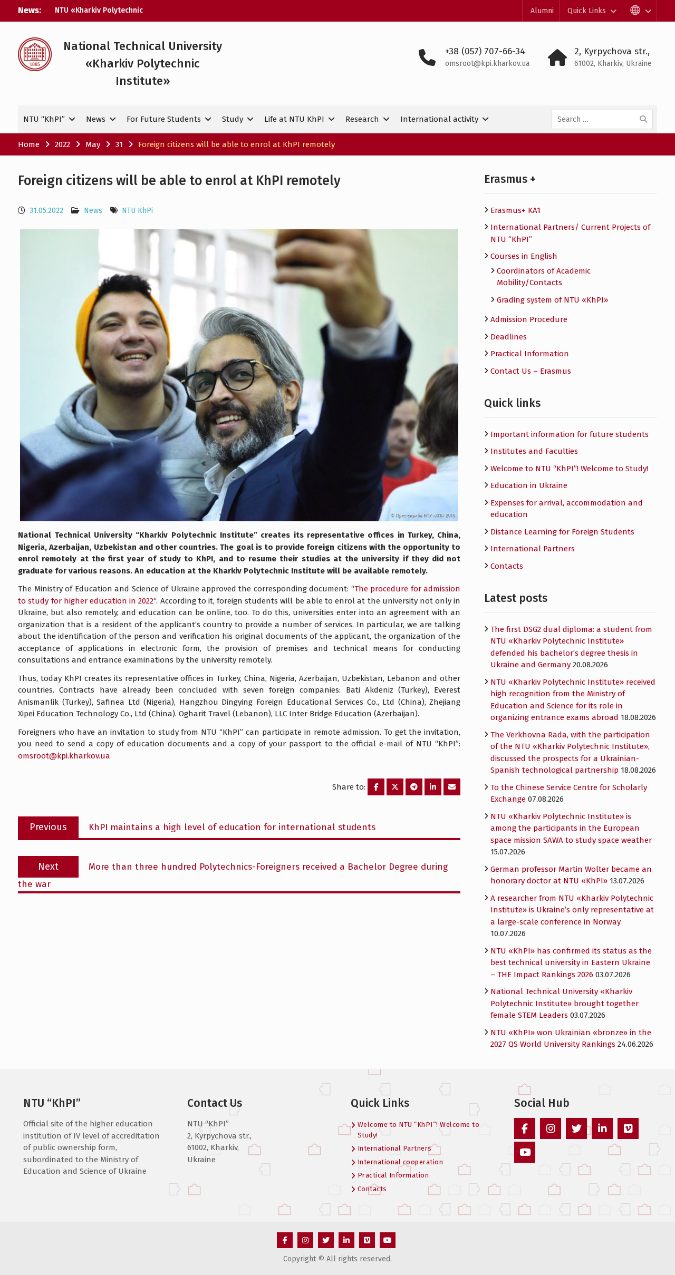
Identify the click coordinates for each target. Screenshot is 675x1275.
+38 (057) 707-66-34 (485, 51)
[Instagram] (550, 1128)
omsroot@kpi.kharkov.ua (487, 63)
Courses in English (523, 256)
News (95, 119)
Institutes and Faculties (534, 451)
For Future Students (164, 119)
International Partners (532, 548)
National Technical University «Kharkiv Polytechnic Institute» (142, 63)
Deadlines (508, 337)
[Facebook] (524, 1128)
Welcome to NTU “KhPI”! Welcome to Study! (569, 468)
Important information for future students (569, 434)
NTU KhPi (137, 210)
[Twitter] (576, 1128)
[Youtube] (524, 1152)
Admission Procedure (528, 319)
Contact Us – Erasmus (530, 371)
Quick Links (586, 10)
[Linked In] (602, 1128)
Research (362, 119)
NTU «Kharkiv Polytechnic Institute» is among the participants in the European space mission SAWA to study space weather (571, 828)
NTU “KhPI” (44, 119)
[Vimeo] (628, 1128)
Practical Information (529, 353)
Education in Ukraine (528, 485)
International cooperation (400, 1162)
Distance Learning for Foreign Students (562, 532)
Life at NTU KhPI (294, 119)
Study (232, 119)
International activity (439, 119)
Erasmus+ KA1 (515, 210)
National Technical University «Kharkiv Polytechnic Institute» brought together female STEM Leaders (564, 1003)
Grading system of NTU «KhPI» (552, 300)
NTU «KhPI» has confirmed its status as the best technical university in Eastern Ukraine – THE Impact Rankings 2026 (571, 962)
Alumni (542, 10)
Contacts (506, 566)
